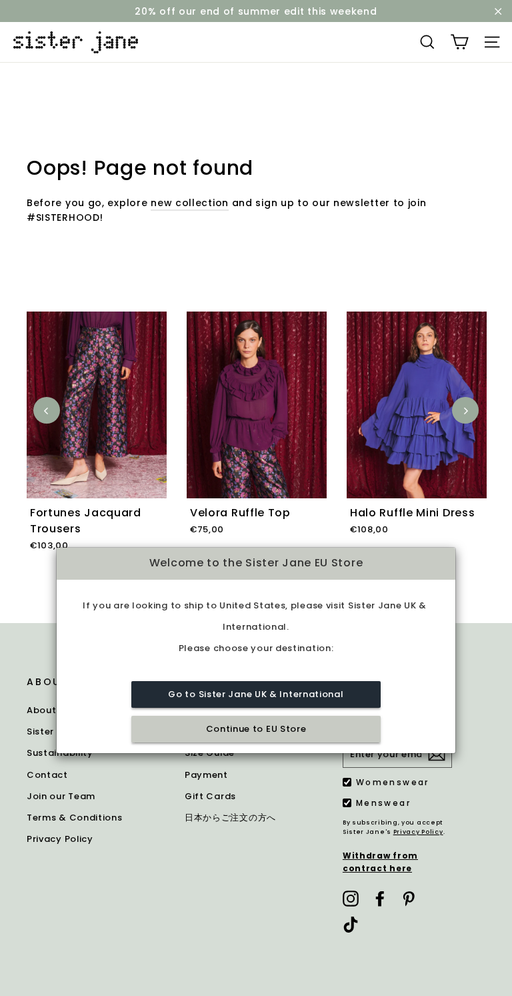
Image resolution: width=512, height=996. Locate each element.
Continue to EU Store (256, 728)
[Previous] (46, 410)
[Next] (465, 410)
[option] (97, 447)
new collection (190, 202)
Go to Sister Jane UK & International (255, 694)
